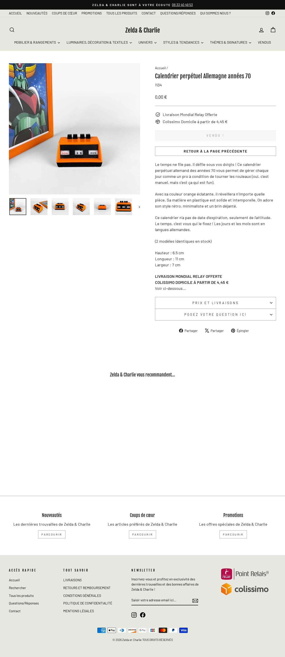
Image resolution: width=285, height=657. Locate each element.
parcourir (51, 534)
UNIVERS (145, 42)
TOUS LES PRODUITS (121, 13)
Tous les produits (21, 596)
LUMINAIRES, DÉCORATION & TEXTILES (97, 42)
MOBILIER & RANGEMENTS (35, 42)
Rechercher (17, 588)
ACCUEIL (15, 13)
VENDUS (264, 42)
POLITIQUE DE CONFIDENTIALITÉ (87, 603)
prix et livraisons (215, 303)
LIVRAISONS (72, 580)
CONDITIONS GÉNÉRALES (82, 596)
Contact (15, 611)
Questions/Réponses (24, 603)
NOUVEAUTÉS (36, 13)
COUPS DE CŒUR (64, 13)
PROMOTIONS (91, 13)
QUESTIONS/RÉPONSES (178, 13)
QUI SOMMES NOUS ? (215, 13)
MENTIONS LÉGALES (78, 611)
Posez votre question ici (215, 314)
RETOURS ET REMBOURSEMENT (87, 588)
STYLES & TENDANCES (181, 42)
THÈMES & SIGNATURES (229, 42)
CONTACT (149, 13)
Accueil (160, 68)
